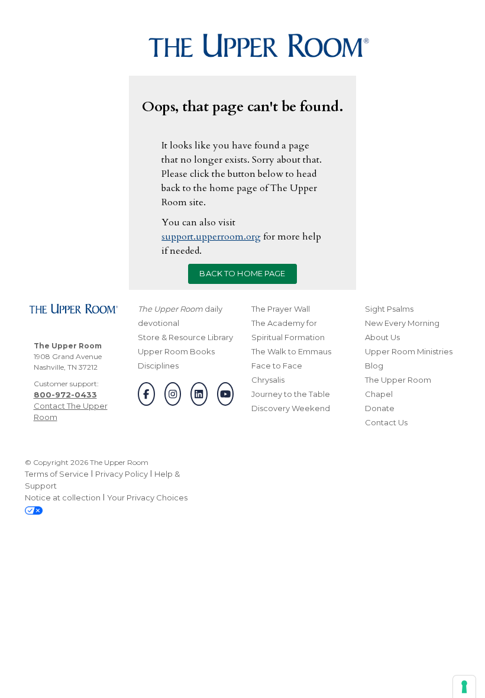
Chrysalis (267, 379)
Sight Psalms (389, 309)
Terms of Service (57, 474)
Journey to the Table (290, 394)
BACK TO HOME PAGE (242, 273)
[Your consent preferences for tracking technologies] (464, 687)
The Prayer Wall (280, 309)
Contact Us (386, 422)
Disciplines (158, 365)
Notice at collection (63, 497)
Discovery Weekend (290, 408)
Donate (380, 408)
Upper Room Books (176, 351)
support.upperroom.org (211, 236)
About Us (382, 337)
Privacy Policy (121, 474)
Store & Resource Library (185, 337)
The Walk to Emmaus (291, 351)
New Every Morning (402, 323)
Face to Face (276, 365)
